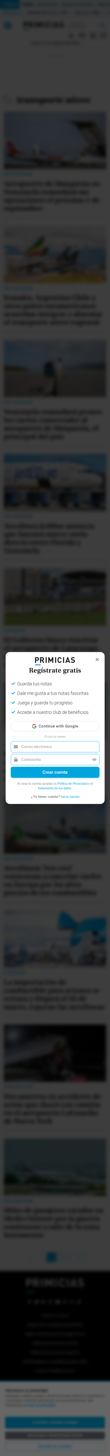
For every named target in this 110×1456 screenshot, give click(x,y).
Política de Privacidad (72, 783)
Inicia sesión (70, 797)
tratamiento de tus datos (54, 788)
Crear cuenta (55, 772)
